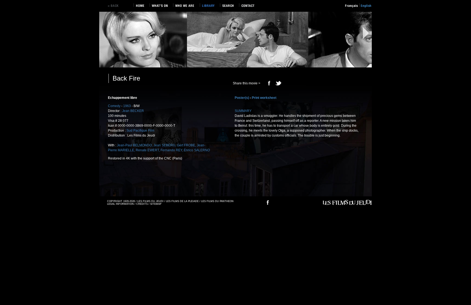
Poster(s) (242, 98)
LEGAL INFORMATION (120, 204)
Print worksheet (264, 98)
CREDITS (142, 204)
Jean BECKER (133, 111)
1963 (127, 106)
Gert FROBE (186, 145)
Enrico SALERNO (197, 150)
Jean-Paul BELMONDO (134, 145)
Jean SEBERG (164, 145)
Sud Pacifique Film (140, 130)
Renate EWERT (147, 150)
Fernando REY (171, 150)
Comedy (114, 106)
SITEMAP (155, 204)
